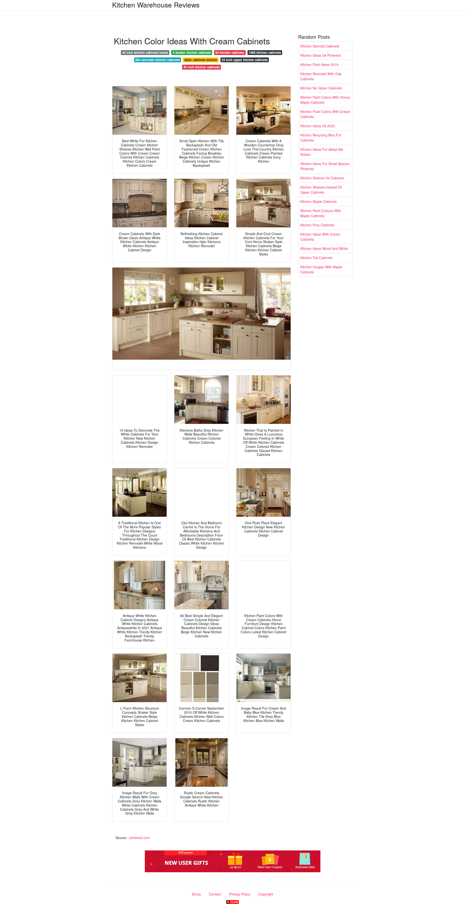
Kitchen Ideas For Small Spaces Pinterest (324, 166)
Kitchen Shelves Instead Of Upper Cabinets (321, 190)
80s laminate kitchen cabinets (157, 59)
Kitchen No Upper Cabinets (321, 88)
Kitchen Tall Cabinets (316, 257)
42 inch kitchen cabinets (201, 67)
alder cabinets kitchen (200, 59)
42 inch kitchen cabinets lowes (145, 52)
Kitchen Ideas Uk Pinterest (320, 55)
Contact (215, 894)
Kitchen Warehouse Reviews (156, 5)
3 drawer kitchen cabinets (192, 52)
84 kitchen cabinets (229, 52)
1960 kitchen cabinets (265, 52)
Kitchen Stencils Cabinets (319, 46)
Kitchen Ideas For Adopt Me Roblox (321, 152)
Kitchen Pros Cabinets (317, 224)
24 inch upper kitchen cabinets (245, 59)
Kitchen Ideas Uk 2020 (317, 125)
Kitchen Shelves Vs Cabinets (322, 177)
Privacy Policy (239, 894)
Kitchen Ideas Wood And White (324, 248)
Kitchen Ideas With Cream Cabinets (320, 237)
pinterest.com (139, 837)
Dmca (196, 894)
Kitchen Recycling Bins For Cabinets (320, 138)
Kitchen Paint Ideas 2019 (319, 64)
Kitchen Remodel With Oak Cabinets (320, 76)
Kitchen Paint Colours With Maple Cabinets (320, 213)
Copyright (265, 894)
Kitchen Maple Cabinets (318, 201)
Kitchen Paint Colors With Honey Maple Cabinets (325, 100)
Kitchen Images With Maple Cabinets (321, 269)
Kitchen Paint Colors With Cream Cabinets (325, 114)
